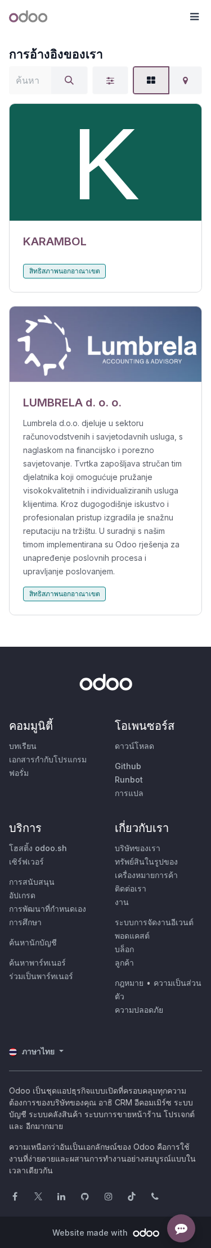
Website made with (91, 1232)
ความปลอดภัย (139, 1009)
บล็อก (124, 949)
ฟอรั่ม (19, 773)
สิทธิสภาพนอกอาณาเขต (64, 271)
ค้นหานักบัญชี (33, 942)
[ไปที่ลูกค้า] (105, 162)
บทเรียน (23, 746)
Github (128, 766)
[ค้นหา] (69, 80)
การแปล (129, 793)
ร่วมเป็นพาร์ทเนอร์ (41, 976)
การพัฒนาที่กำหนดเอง (47, 908)
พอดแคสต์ (132, 935)
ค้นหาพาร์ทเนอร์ (37, 962)
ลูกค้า (124, 962)
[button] (194, 17)
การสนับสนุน (32, 881)
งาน (122, 902)
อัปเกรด (22, 895)
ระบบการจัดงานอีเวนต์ (154, 922)
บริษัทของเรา (137, 848)
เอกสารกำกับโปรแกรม (48, 759)
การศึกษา (25, 922)
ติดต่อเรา (130, 888)
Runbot (129, 779)
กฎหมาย (129, 983)
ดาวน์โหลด (134, 746)
